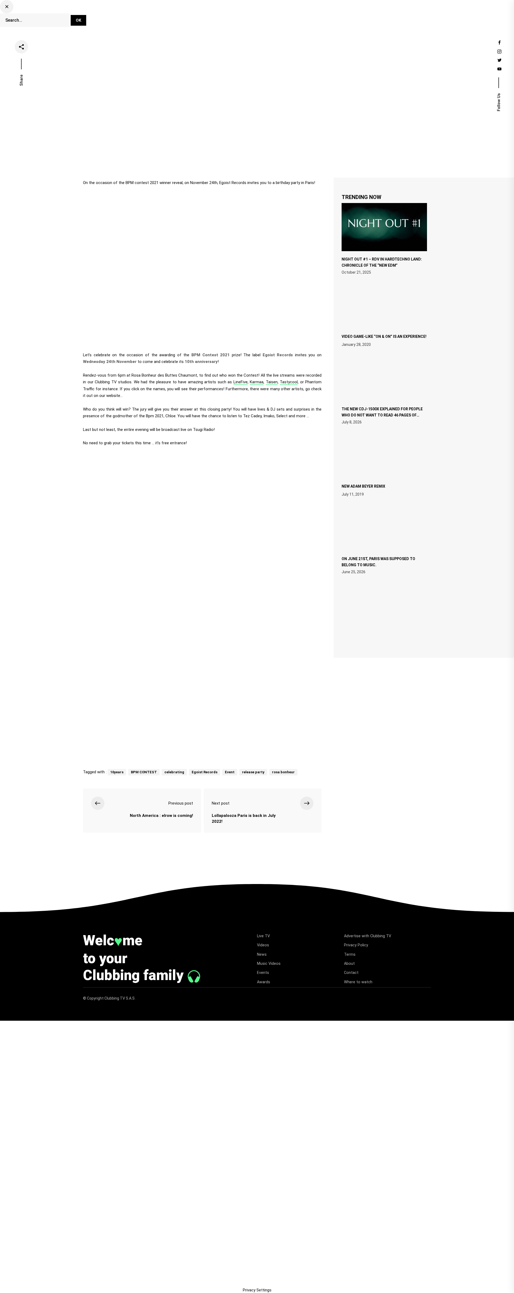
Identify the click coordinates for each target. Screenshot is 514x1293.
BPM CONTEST (144, 772)
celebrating (174, 772)
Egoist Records (204, 772)
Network (344, 17)
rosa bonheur (283, 772)
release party (253, 772)
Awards (263, 982)
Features (294, 17)
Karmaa (256, 382)
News (270, 17)
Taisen (272, 382)
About (349, 963)
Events (319, 17)
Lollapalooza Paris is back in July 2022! (244, 818)
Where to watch (358, 982)
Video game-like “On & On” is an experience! (384, 336)
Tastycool (289, 382)
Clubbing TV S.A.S (119, 998)
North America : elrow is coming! (161, 815)
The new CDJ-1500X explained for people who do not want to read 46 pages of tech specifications (382, 414)
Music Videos (269, 963)
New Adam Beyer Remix (363, 486)
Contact (351, 972)
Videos (248, 17)
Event (230, 772)
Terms (350, 954)
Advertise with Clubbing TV (367, 936)
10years (116, 772)
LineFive (240, 382)
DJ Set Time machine (186, 17)
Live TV (224, 17)
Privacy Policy (356, 945)
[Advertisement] (202, 720)
